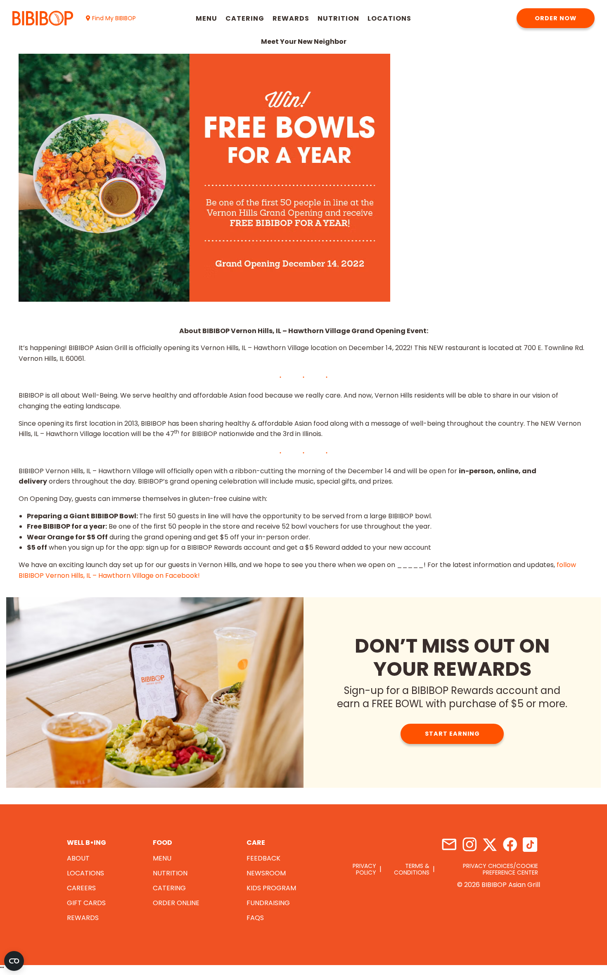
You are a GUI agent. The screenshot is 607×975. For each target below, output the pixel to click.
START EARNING (452, 733)
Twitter (489, 844)
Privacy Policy (364, 869)
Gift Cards (86, 903)
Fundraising (268, 903)
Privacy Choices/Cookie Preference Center (500, 869)
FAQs (255, 918)
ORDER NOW (555, 18)
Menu (206, 18)
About (78, 858)
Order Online (176, 903)
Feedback (263, 858)
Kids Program (271, 888)
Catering (244, 18)
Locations (389, 18)
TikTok (530, 844)
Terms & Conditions (411, 869)
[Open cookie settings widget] (14, 961)
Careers (81, 888)
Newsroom (266, 873)
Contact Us (449, 844)
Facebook (510, 844)
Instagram (469, 844)
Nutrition (338, 18)
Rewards (291, 18)
